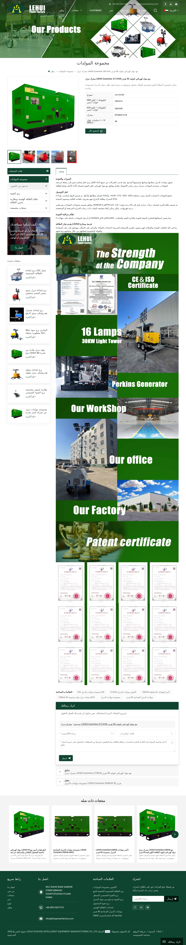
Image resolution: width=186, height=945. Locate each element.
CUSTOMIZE (96, 10)
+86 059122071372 (120, 4)
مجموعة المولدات (65, 71)
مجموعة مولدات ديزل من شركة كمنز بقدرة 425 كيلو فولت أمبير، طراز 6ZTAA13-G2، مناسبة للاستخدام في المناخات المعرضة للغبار (36, 411)
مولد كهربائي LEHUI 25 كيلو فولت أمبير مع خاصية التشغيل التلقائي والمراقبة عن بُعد (28, 851)
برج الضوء (15, 193)
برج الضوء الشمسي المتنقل (105, 895)
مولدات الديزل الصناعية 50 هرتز (139, 697)
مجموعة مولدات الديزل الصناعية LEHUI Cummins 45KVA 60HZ (69, 851)
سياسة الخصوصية (141, 935)
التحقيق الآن (94, 130)
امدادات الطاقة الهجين (103, 907)
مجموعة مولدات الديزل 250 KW (90, 692)
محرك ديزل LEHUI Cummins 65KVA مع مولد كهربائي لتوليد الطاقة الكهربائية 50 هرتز (157, 851)
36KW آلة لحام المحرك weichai (107, 915)
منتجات (76, 10)
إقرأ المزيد (30, 277)
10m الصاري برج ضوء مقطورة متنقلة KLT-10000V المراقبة (36, 331)
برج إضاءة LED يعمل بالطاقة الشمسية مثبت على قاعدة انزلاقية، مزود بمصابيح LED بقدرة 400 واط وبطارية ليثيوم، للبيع (36, 272)
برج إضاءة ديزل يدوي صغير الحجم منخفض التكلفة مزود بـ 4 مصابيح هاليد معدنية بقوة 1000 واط (36, 292)
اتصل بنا (142, 10)
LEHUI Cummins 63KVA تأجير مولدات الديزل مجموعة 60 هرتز (112, 851)
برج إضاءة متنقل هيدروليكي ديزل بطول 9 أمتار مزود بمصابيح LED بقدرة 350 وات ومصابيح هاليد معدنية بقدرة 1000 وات (36, 371)
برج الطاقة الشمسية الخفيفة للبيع (108, 891)
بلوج (9, 903)
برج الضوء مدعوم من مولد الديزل (108, 899)
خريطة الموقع (139, 931)
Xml (159, 931)
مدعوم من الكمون (19, 186)
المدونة (151, 931)
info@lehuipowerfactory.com (146, 4)
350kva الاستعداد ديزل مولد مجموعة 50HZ (77, 697)
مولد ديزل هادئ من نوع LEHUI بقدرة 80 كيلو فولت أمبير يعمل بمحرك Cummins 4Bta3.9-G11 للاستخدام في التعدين (37, 351)
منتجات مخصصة (18, 208)
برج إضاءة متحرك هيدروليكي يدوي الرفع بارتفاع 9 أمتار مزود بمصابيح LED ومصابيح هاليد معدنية (36, 312)
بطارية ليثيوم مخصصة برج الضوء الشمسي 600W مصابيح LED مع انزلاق (37, 391)
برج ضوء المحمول (101, 903)
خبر (111, 10)
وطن (61, 10)
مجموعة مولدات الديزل (110, 697)
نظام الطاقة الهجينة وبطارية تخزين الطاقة (24, 200)
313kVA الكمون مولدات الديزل (123, 692)
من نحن (124, 10)
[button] (175, 834)
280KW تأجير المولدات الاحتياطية (156, 692)
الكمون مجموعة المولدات (105, 887)
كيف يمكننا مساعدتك (23, 224)
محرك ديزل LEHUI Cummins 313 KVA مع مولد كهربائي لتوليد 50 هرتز (99, 724)
